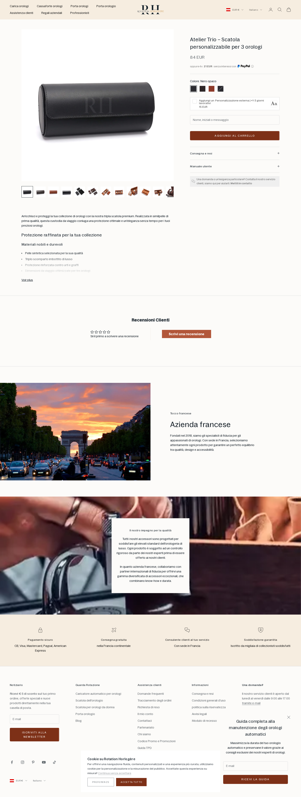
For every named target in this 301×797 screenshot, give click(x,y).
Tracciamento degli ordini (154, 700)
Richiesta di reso (149, 707)
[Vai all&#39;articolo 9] (132, 192)
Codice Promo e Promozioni (156, 741)
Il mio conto (145, 714)
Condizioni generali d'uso (209, 700)
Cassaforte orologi (49, 6)
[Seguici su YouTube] (44, 762)
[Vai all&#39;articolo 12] (171, 192)
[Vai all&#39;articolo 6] (92, 192)
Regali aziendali (51, 13)
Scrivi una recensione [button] (186, 334)
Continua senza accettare (114, 773)
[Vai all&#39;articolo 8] (119, 192)
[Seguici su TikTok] (54, 762)
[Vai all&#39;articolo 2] (40, 192)
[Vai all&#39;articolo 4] (66, 192)
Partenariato (146, 727)
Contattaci (145, 721)
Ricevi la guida (255, 779)
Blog (79, 721)
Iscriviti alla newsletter (34, 734)
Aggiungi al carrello (235, 135)
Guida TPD (145, 748)
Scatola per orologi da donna (95, 707)
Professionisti (79, 13)
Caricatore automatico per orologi (98, 694)
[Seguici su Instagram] (22, 762)
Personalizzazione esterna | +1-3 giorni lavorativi (231, 102)
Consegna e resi (203, 694)
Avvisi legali (199, 714)
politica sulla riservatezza (209, 707)
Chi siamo (144, 734)
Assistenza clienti (21, 13)
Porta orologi (79, 6)
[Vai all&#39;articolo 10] (145, 192)
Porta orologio (106, 6)
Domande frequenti (151, 694)
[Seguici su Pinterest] (33, 762)
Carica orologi (19, 6)
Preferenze (100, 782)
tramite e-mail (251, 703)
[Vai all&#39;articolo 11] (158, 192)
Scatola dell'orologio (89, 700)
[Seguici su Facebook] (12, 762)
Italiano (253, 9)
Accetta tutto (131, 782)
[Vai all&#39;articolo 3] (53, 192)
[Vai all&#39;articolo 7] (106, 192)
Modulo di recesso (204, 721)
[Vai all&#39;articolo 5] (79, 192)
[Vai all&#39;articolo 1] (27, 192)
